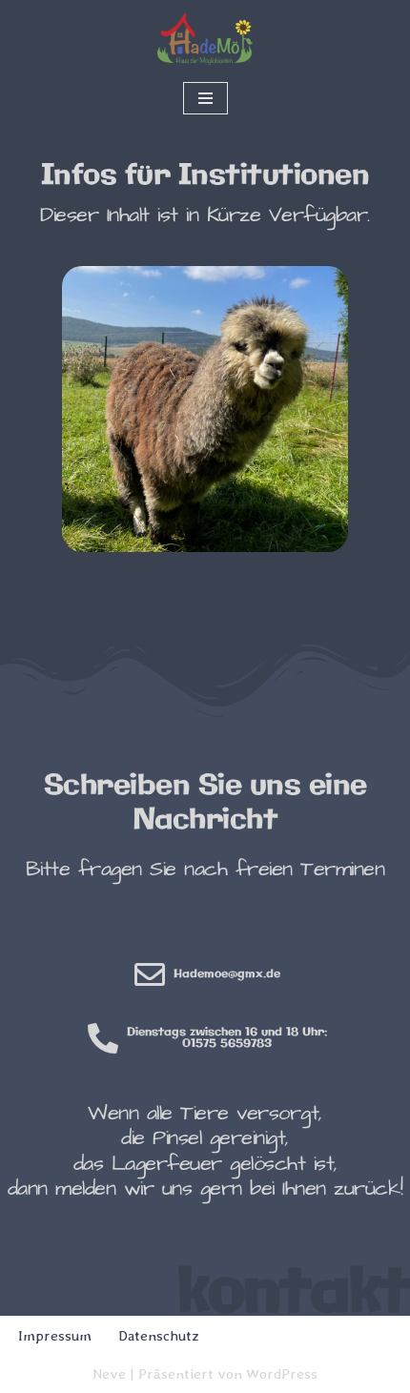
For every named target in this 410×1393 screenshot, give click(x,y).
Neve (109, 1374)
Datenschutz (158, 1335)
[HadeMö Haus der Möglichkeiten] (205, 39)
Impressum (55, 1335)
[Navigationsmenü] (205, 98)
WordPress (282, 1374)
